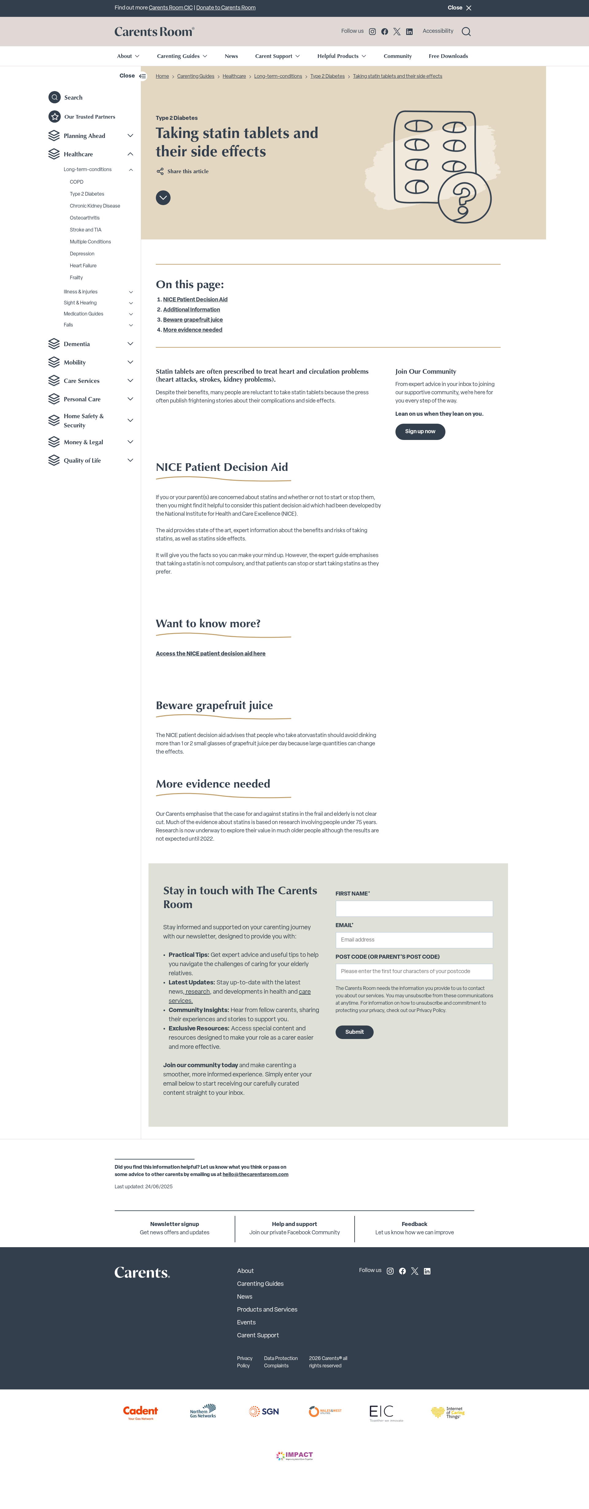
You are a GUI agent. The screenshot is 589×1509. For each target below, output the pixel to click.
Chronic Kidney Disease (95, 206)
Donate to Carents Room (226, 8)
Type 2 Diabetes (87, 194)
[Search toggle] (466, 31)
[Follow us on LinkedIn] (409, 31)
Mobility (75, 362)
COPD (76, 182)
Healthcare (78, 154)
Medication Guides (83, 314)
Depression (82, 254)
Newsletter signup (174, 1225)
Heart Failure (83, 266)
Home (162, 76)
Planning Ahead (84, 135)
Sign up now (420, 432)
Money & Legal (83, 441)
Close (461, 8)
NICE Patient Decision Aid (195, 300)
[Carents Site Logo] (131, 1274)
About (245, 1271)
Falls (68, 325)
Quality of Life (82, 460)
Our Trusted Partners (89, 116)
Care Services (82, 380)
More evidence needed (192, 330)
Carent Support (258, 1336)
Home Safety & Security (84, 420)
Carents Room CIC (171, 8)
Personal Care (82, 399)
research (197, 992)
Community (398, 55)
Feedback (414, 1225)
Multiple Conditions (90, 242)
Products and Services (267, 1310)
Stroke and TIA (86, 230)
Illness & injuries (81, 292)
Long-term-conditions (88, 169)
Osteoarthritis (85, 218)
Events (246, 1323)
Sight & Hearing (80, 303)
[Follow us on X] (397, 31)
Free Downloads (448, 55)
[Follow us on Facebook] (384, 31)
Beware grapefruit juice (193, 320)
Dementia (77, 343)
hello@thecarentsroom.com (255, 1174)
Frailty (76, 278)
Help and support (294, 1225)
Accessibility (438, 31)
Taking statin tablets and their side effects (397, 76)
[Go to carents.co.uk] (154, 31)
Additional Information (191, 310)
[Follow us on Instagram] (372, 31)
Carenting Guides (195, 76)
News (231, 55)
